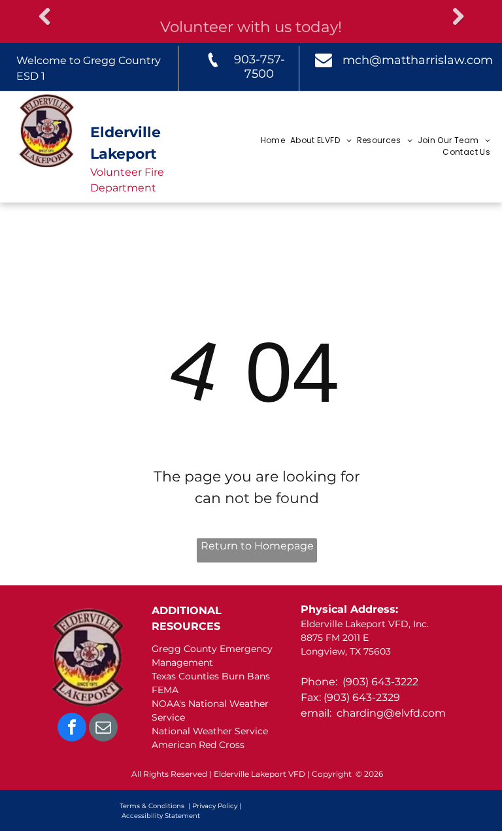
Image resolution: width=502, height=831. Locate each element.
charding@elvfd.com (391, 713)
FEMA (165, 690)
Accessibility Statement (161, 815)
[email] (103, 729)
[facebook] (72, 729)
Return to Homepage (257, 546)
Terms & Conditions (152, 806)
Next (457, 17)
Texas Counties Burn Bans (211, 676)
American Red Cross (198, 745)
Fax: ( (314, 697)
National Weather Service (210, 731)
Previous (44, 17)
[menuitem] (272, 140)
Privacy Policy (214, 806)
